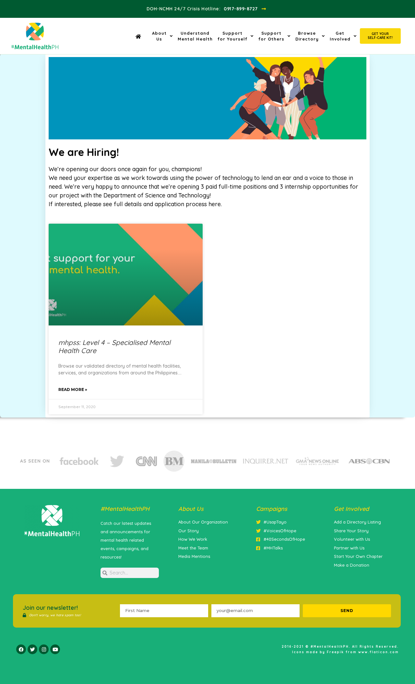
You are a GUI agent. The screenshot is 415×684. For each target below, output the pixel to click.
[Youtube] (55, 649)
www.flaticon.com (378, 652)
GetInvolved (340, 35)
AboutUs (159, 35)
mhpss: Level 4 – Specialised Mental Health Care (114, 346)
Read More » (72, 389)
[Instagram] (44, 649)
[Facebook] (21, 649)
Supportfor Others (271, 35)
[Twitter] (32, 649)
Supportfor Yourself (232, 35)
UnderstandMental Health (195, 35)
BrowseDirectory (307, 35)
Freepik (335, 652)
